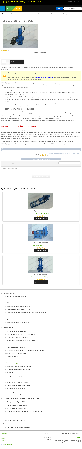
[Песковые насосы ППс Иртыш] (21, 36)
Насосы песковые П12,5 (41, 213)
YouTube (78, 1)
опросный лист (26, 75)
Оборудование (15, 14)
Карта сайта (4, 440)
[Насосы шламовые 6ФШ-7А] (41, 232)
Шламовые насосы (44, 14)
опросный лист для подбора (43, 77)
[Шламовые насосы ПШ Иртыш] (41, 264)
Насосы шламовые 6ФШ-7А (41, 245)
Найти (59, 8)
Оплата (3, 436)
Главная (6, 14)
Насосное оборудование (29, 14)
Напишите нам (13, 8)
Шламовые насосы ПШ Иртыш (41, 277)
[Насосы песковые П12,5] (41, 201)
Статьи (3, 438)
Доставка (4, 433)
